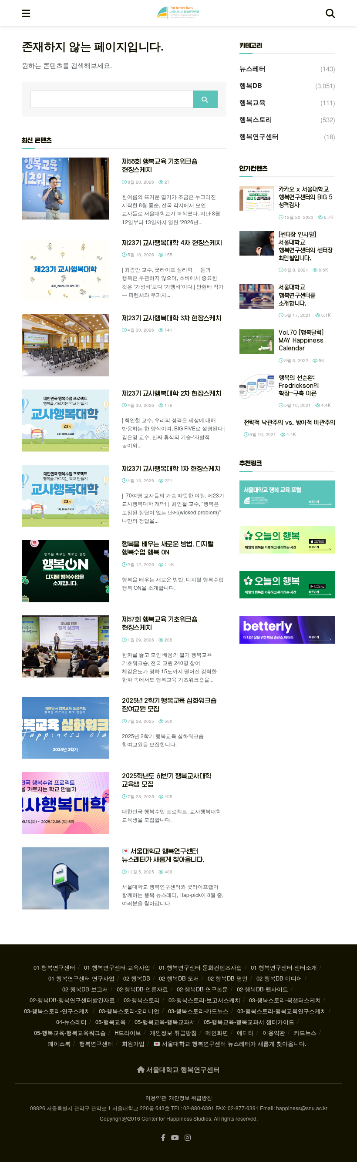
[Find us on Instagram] (188, 1137)
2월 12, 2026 (140, 564)
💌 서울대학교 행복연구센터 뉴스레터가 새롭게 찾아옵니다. (229, 1043)
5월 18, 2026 (140, 255)
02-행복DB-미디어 (279, 978)
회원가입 (133, 1043)
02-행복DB (136, 978)
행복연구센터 (259, 136)
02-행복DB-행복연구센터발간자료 (72, 1000)
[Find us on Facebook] (163, 1137)
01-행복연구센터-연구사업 (81, 978)
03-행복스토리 (142, 1000)
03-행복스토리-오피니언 (129, 1011)
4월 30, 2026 (140, 330)
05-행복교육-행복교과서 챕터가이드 (249, 1022)
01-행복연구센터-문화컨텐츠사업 (200, 967)
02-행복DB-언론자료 (142, 989)
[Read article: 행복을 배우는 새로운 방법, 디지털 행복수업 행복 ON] (65, 571)
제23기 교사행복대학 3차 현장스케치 (171, 318)
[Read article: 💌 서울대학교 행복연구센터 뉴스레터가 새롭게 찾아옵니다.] (65, 878)
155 (167, 255)
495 (167, 796)
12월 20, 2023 (298, 217)
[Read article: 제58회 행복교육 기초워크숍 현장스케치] (65, 189)
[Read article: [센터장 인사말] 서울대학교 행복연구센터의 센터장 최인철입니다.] (256, 243)
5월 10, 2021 (297, 405)
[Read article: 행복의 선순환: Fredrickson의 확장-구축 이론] (256, 386)
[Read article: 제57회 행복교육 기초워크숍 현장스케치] (65, 646)
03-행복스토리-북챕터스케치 (285, 1000)
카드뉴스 (305, 1032)
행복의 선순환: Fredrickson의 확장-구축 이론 (299, 385)
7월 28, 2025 (140, 721)
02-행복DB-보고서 (85, 989)
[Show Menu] (26, 13)
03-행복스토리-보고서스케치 (204, 1000)
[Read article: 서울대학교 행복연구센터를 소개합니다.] (256, 296)
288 (167, 640)
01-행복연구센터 (54, 967)
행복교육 (252, 102)
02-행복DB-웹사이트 (262, 989)
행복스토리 (255, 119)
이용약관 (274, 1032)
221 (167, 480)
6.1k (325, 315)
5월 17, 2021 (297, 315)
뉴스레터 (252, 68)
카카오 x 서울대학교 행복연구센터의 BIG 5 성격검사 (306, 197)
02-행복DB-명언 (228, 978)
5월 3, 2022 (295, 360)
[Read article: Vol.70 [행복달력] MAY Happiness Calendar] (256, 341)
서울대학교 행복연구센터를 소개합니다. (297, 295)
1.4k (168, 564)
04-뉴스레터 (71, 1022)
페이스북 (59, 1043)
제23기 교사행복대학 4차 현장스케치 (172, 243)
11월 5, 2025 (140, 872)
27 (166, 182)
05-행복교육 (110, 1022)
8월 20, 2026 (140, 182)
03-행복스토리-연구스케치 (57, 1011)
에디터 (245, 1032)
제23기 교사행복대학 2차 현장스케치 (171, 393)
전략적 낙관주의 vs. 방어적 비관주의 (289, 423)
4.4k (325, 405)
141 (167, 330)
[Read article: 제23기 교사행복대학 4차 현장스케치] (65, 270)
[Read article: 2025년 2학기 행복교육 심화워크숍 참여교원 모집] (65, 728)
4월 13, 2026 (140, 480)
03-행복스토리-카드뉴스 (198, 1011)
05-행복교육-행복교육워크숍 (70, 1032)
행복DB (250, 85)
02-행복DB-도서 (179, 978)
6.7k (328, 217)
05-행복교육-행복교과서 (165, 1022)
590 (167, 721)
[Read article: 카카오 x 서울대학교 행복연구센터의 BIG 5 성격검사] (256, 198)
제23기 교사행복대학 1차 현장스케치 (171, 469)
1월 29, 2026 (140, 640)
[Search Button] (330, 13)
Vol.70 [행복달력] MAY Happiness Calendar (301, 340)
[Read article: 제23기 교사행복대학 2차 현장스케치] (65, 421)
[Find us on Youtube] (175, 1137)
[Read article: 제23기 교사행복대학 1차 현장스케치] (65, 496)
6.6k (322, 270)
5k (320, 360)
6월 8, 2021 (295, 270)
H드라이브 (128, 1032)
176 (167, 405)
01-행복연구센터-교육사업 (117, 967)
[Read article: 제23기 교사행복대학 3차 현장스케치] (65, 345)
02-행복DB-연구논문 (202, 989)
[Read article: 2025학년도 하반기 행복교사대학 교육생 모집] (65, 803)
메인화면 (216, 1032)
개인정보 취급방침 (173, 1032)
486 (167, 872)
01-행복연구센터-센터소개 (284, 967)
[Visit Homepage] (178, 13)
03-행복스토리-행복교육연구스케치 (281, 1011)
